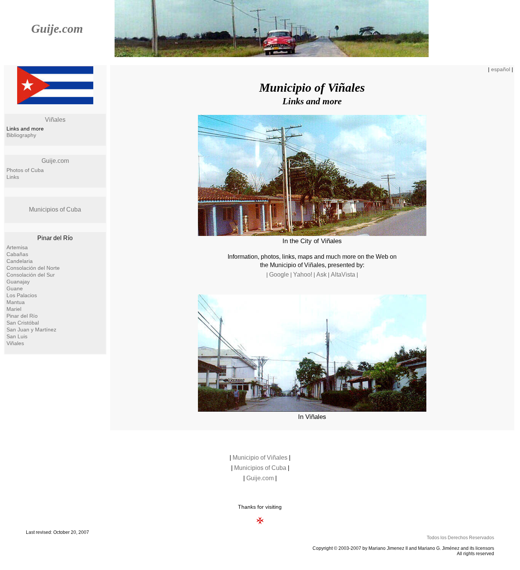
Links (12, 177)
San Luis (16, 336)
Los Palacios (21, 295)
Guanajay (18, 282)
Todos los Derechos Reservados (460, 537)
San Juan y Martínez (31, 329)
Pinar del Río (22, 316)
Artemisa (17, 247)
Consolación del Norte (33, 268)
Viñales (55, 119)
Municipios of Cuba (55, 209)
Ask (321, 274)
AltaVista (343, 274)
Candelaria (19, 261)
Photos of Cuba (25, 170)
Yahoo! (302, 274)
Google (279, 274)
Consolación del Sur (30, 275)
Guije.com (57, 28)
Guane (14, 288)
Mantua (15, 302)
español (500, 69)
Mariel (13, 309)
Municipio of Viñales (260, 457)
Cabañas (17, 254)
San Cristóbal (22, 323)
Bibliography (21, 135)
